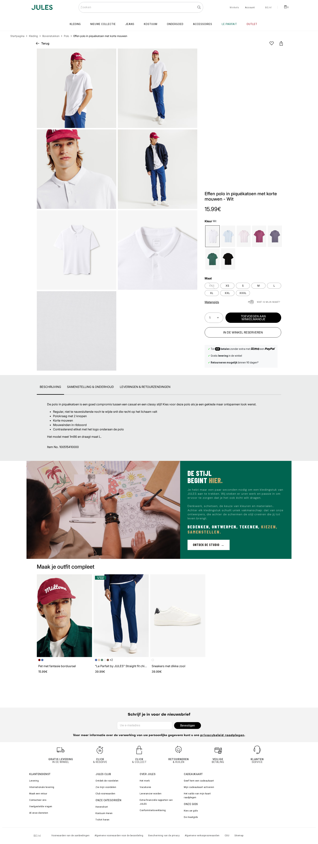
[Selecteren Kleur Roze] (259, 236)
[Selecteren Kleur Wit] (212, 236)
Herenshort (102, 807)
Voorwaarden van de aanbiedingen (70, 835)
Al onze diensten (38, 813)
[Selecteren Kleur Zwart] (228, 259)
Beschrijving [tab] (50, 387)
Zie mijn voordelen (106, 787)
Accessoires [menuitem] (202, 24)
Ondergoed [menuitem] (175, 24)
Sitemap (238, 835)
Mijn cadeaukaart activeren (199, 787)
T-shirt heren (102, 819)
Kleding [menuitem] (75, 24)
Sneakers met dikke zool (168, 666)
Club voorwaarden (105, 793)
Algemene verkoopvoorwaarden (202, 835)
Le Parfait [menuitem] (229, 24)
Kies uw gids (191, 810)
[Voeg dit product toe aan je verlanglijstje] (271, 43)
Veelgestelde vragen (40, 806)
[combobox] (141, 7)
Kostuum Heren (104, 813)
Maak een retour (38, 793)
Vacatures (145, 787)
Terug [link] (45, 43)
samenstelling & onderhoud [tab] (90, 387)
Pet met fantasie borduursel (57, 666)
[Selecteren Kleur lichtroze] (244, 236)
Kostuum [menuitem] (150, 24)
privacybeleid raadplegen (222, 735)
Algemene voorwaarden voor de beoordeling (119, 835)
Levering (34, 780)
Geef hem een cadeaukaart (199, 780)
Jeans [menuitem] (129, 24)
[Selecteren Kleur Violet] (275, 236)
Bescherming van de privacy (164, 835)
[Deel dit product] (281, 43)
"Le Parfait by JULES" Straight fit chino (121, 666)
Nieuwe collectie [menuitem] (103, 24)
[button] (191, 54)
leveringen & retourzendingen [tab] (145, 387)
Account (250, 7)
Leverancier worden (150, 793)
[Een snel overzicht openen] (191, 54)
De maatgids (191, 817)
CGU (227, 835)
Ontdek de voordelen (107, 780)
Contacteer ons (37, 800)
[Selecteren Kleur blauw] (228, 236)
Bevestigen (187, 725)
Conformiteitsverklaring (153, 810)
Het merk (145, 780)
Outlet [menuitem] (252, 24)
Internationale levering (41, 787)
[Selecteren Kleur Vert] (212, 259)
